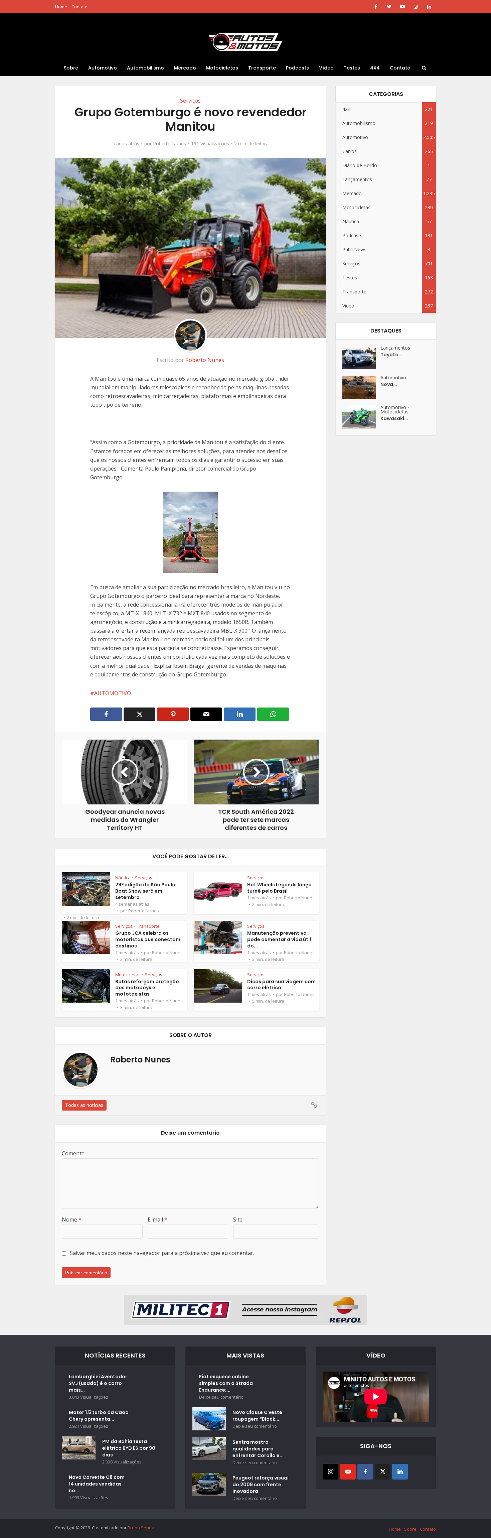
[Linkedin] (400, 1472)
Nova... (388, 384)
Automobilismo (145, 68)
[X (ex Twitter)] (382, 1472)
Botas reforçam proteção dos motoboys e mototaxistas (147, 988)
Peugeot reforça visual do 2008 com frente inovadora (260, 1485)
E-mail (157, 1219)
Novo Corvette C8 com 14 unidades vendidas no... (97, 1484)
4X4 (375, 68)
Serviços (190, 100)
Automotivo (102, 68)
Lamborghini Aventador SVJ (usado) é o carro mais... (98, 1383)
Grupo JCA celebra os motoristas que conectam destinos (147, 939)
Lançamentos (395, 348)
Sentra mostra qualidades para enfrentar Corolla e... (258, 1449)
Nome (71, 1219)
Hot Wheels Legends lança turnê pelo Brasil (279, 887)
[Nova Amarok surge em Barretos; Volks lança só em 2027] (361, 387)
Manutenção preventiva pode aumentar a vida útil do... (279, 939)
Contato (79, 7)
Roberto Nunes (169, 144)
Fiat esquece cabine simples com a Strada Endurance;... (226, 1383)
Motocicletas (222, 68)
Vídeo (326, 68)
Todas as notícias (84, 1105)
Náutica (123, 878)
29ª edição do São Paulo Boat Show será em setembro (145, 891)
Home (61, 7)
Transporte (262, 68)
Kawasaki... (394, 418)
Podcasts (297, 68)
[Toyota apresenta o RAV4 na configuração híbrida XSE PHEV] (361, 357)
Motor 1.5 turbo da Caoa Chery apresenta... (99, 1415)
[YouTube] (348, 1472)
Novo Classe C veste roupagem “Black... (257, 1415)
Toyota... (391, 354)
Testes (352, 68)
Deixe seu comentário (221, 1397)
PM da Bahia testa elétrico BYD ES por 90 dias (128, 1448)
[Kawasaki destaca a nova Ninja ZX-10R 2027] (361, 416)
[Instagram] (330, 1472)
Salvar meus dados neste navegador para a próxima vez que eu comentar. (162, 1253)
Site (237, 1219)
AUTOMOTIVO (112, 693)
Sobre (71, 68)
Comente (73, 1153)
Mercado (185, 68)
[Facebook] (365, 1472)
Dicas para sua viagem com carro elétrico (281, 984)
